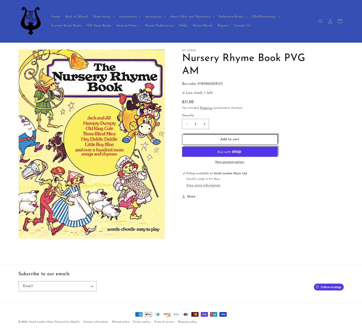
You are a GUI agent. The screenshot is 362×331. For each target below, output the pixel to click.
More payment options (229, 162)
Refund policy (120, 322)
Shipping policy (187, 322)
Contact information (96, 322)
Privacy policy (141, 322)
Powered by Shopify (67, 322)
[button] (103, 16)
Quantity (188, 115)
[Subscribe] (91, 286)
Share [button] (191, 196)
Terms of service (164, 322)
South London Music (41, 322)
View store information (203, 185)
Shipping (206, 108)
